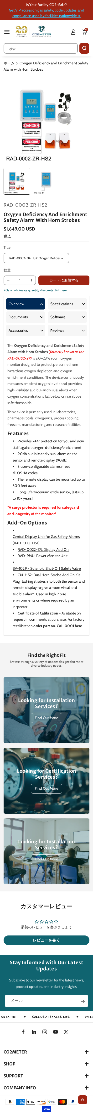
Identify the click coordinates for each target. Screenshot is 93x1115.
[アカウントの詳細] (73, 32)
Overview (16, 304)
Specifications (61, 304)
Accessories (18, 330)
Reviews (57, 330)
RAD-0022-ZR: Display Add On (43, 549)
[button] (7, 32)
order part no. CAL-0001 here (57, 626)
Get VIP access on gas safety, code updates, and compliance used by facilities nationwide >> (46, 13)
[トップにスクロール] (82, 1099)
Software (57, 317)
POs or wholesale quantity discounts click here (35, 290)
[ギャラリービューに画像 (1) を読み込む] (17, 181)
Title (7, 247)
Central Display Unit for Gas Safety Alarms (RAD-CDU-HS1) (46, 539)
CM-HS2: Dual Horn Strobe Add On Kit (49, 575)
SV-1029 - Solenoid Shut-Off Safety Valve (47, 568)
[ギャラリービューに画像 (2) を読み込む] (46, 181)
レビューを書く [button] (46, 940)
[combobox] (40, 48)
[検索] (84, 48)
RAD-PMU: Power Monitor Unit (42, 555)
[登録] (83, 1001)
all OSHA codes (25, 473)
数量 (7, 270)
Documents (18, 317)
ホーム (9, 63)
